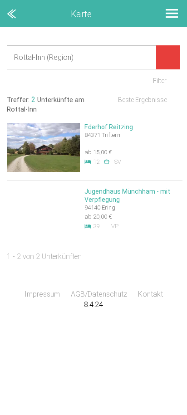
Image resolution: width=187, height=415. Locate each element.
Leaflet (103, 411)
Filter (160, 80)
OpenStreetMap (165, 411)
